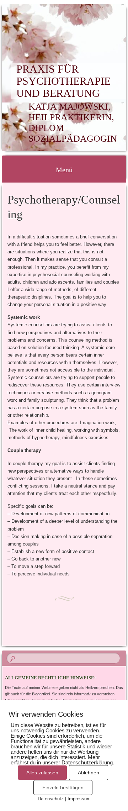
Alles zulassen (42, 772)
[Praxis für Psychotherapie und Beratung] (53, 20)
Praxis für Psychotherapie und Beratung (63, 81)
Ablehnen (88, 772)
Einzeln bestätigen (63, 787)
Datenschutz (51, 798)
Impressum (79, 798)
